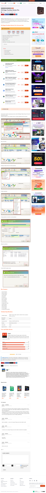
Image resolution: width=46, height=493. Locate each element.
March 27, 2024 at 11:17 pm (8, 419)
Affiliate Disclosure (22, 485)
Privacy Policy (22, 482)
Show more (6, 67)
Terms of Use (22, 481)
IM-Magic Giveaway (6, 365)
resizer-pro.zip (8, 40)
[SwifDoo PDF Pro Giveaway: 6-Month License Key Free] (12, 388)
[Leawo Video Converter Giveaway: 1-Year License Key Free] (4, 388)
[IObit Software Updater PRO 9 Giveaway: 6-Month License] (27, 388)
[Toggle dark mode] (44, 3)
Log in (41, 3)
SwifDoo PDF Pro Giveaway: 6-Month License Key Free (11, 395)
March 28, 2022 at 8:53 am (8, 434)
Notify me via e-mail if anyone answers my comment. (24, 466)
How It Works (12, 485)
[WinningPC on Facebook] (30, 481)
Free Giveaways (11, 3)
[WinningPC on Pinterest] (34, 481)
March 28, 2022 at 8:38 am (8, 443)
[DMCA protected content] (43, 491)
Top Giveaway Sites (4, 483)
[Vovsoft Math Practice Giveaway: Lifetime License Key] (19, 388)
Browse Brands (3, 484)
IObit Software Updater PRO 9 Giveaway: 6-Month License (26, 394)
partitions (15, 20)
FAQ (20, 480)
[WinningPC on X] (32, 481)
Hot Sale (19, 3)
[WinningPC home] (4, 3)
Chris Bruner (8, 369)
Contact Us (12, 481)
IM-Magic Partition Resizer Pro (14, 365)
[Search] (37, 3)
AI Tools (24, 3)
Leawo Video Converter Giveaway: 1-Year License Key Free (4, 395)
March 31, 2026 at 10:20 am (8, 405)
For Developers (12, 482)
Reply (28, 418)
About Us (11, 480)
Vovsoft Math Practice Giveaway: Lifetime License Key (19, 395)
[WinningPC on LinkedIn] (37, 481)
